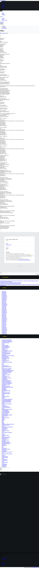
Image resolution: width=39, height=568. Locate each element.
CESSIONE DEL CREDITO (7, 366)
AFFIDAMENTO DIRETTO (7, 339)
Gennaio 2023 (4, 318)
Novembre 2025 (4, 296)
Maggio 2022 (4, 324)
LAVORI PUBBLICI (5, 411)
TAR (3, 461)
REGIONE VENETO (5, 441)
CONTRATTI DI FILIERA (6, 377)
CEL (3, 364)
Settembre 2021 (4, 332)
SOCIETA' (4, 455)
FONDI (3, 402)
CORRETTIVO (4, 379)
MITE (3, 422)
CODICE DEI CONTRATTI (7, 368)
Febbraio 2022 (4, 327)
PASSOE (3, 434)
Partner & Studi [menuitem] (4, 20)
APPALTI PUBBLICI (5, 346)
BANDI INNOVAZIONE (6, 352)
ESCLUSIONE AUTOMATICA (7, 399)
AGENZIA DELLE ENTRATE (7, 341)
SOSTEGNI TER (5, 456)
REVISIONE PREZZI (5, 443)
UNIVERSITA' (4, 464)
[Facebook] (0, 11)
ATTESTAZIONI (5, 348)
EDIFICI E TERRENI (5, 396)
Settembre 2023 (4, 312)
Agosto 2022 (4, 321)
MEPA (3, 416)
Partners (3, 563)
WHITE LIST (4, 466)
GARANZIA (4, 405)
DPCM (3, 394)
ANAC (3, 343)
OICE (3, 431)
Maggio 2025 (4, 300)
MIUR (3, 423)
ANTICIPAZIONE (5, 345)
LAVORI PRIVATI (5, 410)
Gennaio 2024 (4, 310)
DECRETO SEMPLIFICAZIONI (7, 387)
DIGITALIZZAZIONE (6, 392)
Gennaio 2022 (4, 328)
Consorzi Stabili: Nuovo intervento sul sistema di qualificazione (10, 283)
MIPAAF (3, 419)
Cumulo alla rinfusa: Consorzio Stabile (6, 281)
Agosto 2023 (4, 313)
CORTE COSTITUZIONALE (7, 382)
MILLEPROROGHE (5, 417)
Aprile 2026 (4, 294)
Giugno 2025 (4, 299)
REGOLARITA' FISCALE (6, 442)
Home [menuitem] (3, 3)
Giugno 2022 (4, 323)
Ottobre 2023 (4, 311)
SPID (3, 458)
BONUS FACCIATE (5, 357)
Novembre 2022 (4, 319)
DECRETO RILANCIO (6, 386)
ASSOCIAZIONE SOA (6, 347)
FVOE (3, 404)
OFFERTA (4, 429)
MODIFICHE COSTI (5, 425)
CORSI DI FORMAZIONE (6, 380)
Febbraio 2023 (4, 317)
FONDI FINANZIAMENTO (7, 403)
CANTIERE (4, 359)
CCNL (3, 363)
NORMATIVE (4, 427)
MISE (3, 420)
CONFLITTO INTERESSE (6, 372)
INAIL (3, 408)
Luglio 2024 (4, 306)
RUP (3, 447)
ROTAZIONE (4, 445)
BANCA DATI (4, 351)
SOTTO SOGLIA (5, 457)
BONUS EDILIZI (5, 356)
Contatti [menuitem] (3, 18)
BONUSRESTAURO (5, 358)
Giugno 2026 (4, 292)
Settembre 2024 (4, 305)
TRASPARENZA (5, 462)
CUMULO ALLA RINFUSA (7, 383)
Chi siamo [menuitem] (3, 5)
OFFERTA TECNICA (5, 430)
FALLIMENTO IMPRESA (6, 400)
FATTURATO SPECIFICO (6, 401)
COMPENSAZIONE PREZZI (7, 371)
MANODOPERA (5, 415)
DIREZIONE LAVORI (6, 393)
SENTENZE (4, 450)
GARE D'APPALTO (5, 406)
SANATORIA (4, 448)
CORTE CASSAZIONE (6, 381)
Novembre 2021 (4, 330)
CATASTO (4, 361)
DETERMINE (4, 389)
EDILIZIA (4, 397)
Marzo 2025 (4, 302)
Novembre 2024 (4, 304)
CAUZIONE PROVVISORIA (7, 362)
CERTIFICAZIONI (5, 365)
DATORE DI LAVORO (6, 384)
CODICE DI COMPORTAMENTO (8, 370)
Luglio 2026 (4, 291)
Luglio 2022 (4, 322)
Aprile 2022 (4, 325)
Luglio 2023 (4, 314)
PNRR (3, 436)
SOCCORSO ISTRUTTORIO (7, 453)
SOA (3, 452)
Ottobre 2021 (4, 331)
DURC (3, 395)
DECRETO (4, 385)
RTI (2, 446)
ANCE (3, 344)
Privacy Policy (4, 558)
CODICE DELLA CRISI (6, 369)
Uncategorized (4, 28)
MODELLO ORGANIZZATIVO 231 (8, 424)
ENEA (3, 398)
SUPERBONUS (4, 460)
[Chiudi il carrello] (0, 1)
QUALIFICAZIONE (5, 439)
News (3, 564)
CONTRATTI (4, 376)
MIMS (3, 418)
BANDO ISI (4, 354)
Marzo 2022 (4, 326)
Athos (21, 266)
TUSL (3, 463)
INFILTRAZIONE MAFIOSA (7, 409)
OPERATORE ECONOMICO (7, 432)
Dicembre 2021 (4, 329)
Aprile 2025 (4, 301)
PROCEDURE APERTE (6, 437)
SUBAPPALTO (4, 459)
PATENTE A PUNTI (5, 435)
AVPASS (3, 349)
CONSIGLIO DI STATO (6, 374)
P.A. (2, 433)
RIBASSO (4, 444)
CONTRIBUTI (4, 378)
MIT (3, 421)
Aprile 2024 (4, 308)
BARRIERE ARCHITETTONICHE (8, 355)
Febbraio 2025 (4, 303)
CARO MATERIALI (5, 360)
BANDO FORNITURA (6, 353)
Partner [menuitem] (3, 7)
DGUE (3, 391)
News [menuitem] (3, 19)
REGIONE (4, 440)
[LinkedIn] (1, 11)
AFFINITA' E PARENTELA (7, 340)
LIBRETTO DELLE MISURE (7, 414)
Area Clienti (2, 21)
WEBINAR (4, 465)
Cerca (37, 274)
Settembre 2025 (4, 298)
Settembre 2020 (4, 333)
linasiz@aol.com (8, 244)
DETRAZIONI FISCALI (6, 390)
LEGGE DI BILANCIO (6, 412)
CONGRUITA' (4, 373)
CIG (2, 367)
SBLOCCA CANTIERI (6, 449)
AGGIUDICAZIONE (5, 342)
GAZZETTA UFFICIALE (6, 407)
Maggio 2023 (4, 315)
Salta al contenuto (3, 0)
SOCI (3, 454)
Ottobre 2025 (4, 297)
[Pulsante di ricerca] (1, 469)
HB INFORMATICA (35, 567)
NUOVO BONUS (5, 428)
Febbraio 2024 (4, 309)
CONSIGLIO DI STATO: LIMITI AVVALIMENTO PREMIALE (11, 282)
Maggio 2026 (4, 293)
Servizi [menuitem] (3, 4)
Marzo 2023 (4, 316)
